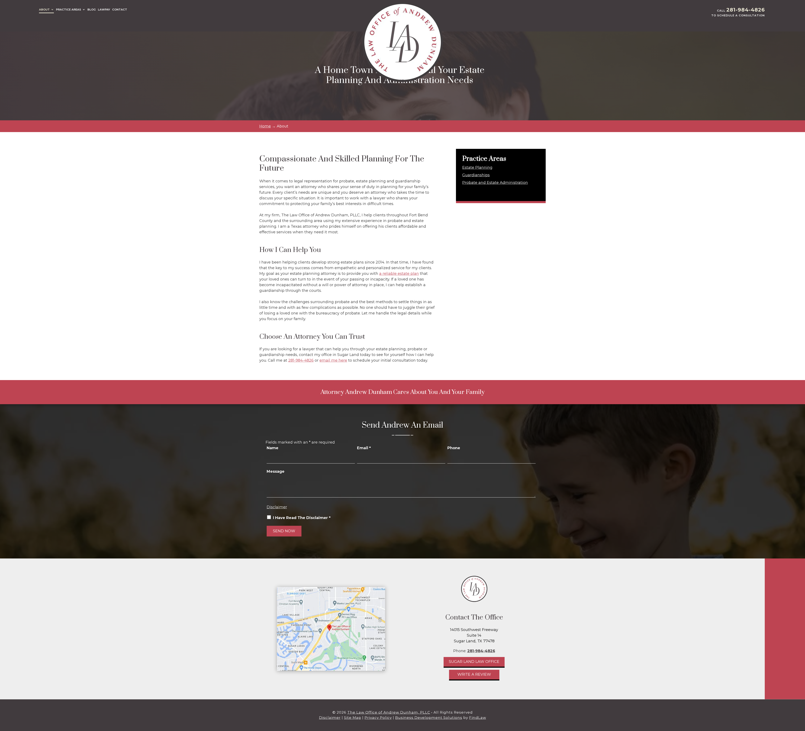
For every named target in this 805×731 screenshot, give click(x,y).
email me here (333, 360)
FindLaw (477, 717)
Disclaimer (277, 507)
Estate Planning (477, 167)
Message (275, 471)
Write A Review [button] (474, 674)
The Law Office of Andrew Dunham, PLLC (388, 712)
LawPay (104, 9)
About (44, 9)
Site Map (352, 717)
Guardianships (476, 175)
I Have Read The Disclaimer (302, 517)
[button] (801, 700)
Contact (119, 9)
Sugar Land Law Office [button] (474, 661)
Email (364, 448)
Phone (453, 448)
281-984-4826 (745, 10)
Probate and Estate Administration (495, 182)
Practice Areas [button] (68, 9)
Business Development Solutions (428, 717)
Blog (91, 9)
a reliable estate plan (399, 273)
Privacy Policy (378, 717)
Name (272, 448)
